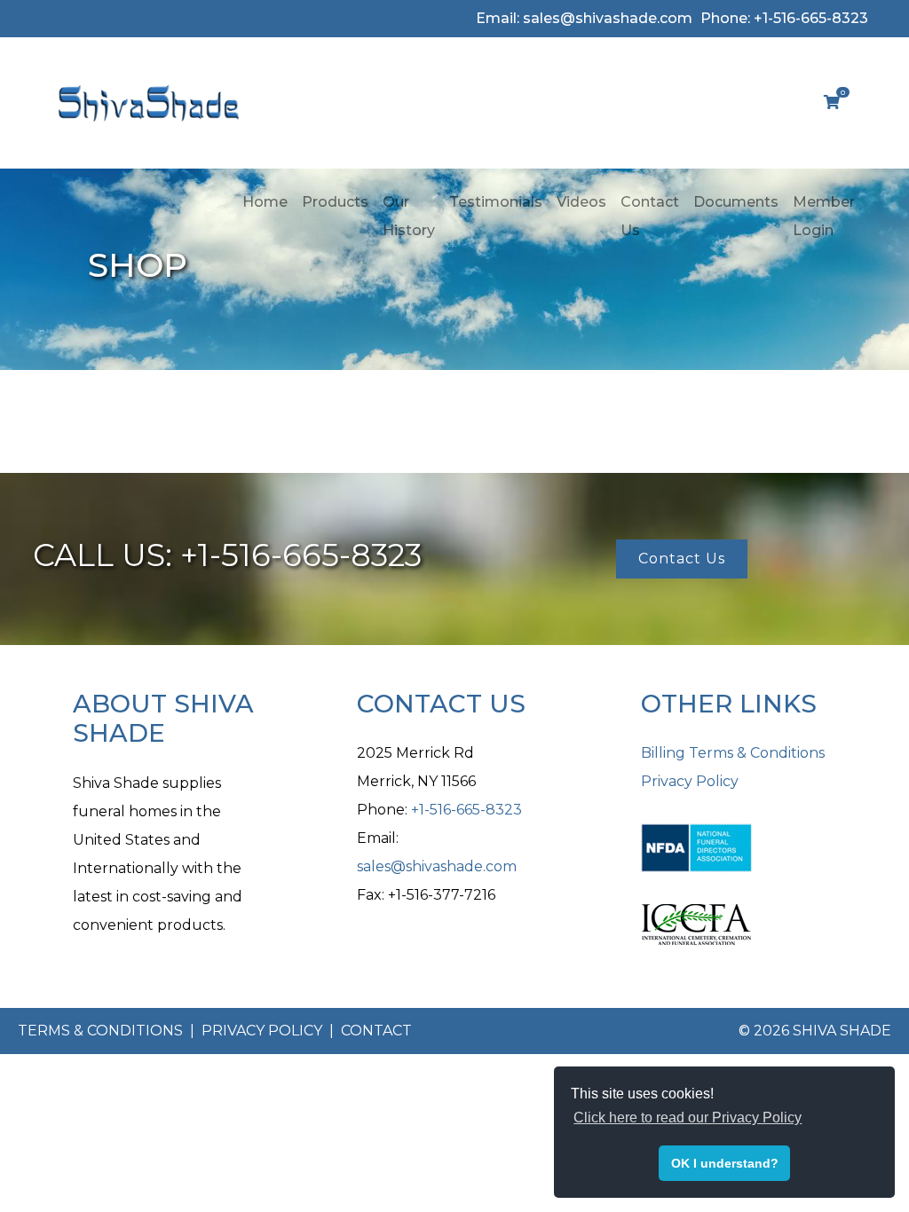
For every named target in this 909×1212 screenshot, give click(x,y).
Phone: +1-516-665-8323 (784, 18)
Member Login (824, 216)
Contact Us (649, 216)
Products (335, 201)
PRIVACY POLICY (264, 1030)
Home (265, 201)
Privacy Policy (690, 781)
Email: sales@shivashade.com (584, 18)
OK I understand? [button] (725, 1163)
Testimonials (495, 201)
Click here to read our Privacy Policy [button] (687, 1117)
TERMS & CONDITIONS (102, 1030)
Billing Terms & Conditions (733, 752)
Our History (409, 216)
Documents (736, 201)
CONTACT (376, 1030)
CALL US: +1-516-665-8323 (227, 555)
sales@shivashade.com (437, 866)
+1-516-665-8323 (466, 809)
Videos (581, 201)
